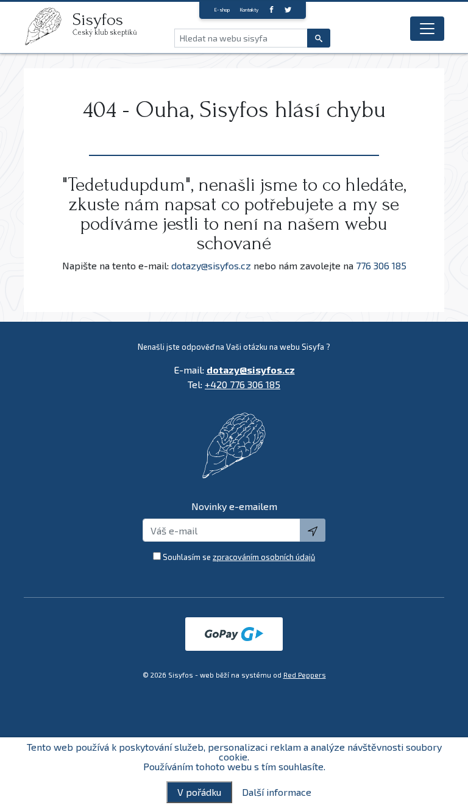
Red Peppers (304, 675)
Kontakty (248, 10)
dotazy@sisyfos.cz (211, 265)
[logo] (48, 26)
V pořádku (199, 792)
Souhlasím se (239, 557)
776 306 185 (381, 265)
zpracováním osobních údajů (264, 557)
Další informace (276, 792)
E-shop (222, 10)
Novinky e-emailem (234, 506)
